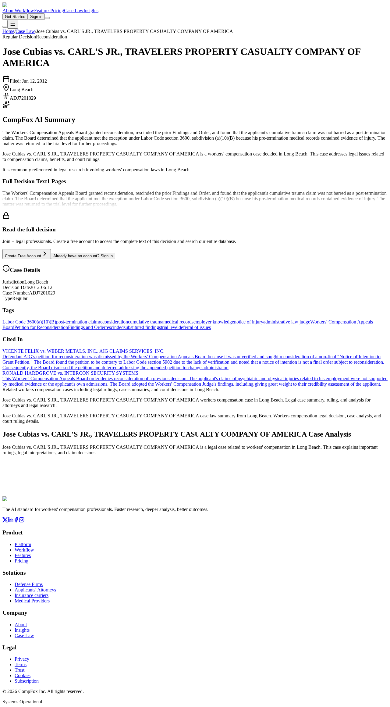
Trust (19, 670)
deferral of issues (195, 327)
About (8, 10)
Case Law (73, 10)
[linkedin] (10, 520)
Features (42, 10)
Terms (21, 664)
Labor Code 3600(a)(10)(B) (29, 321)
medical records (178, 321)
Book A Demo (71, 492)
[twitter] (5, 520)
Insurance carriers (31, 595)
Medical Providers (32, 600)
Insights (90, 10)
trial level (170, 327)
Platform (23, 544)
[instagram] (21, 520)
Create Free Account (23, 256)
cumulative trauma (145, 321)
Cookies (22, 675)
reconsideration (113, 321)
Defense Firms (29, 584)
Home (8, 31)
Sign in (36, 16)
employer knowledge (213, 321)
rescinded (114, 327)
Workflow (24, 10)
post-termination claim (77, 321)
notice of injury (248, 321)
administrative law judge (286, 321)
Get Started (15, 16)
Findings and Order (86, 327)
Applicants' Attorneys (35, 589)
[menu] (12, 24)
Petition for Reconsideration (41, 327)
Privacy (22, 659)
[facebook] (16, 520)
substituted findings (142, 327)
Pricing (57, 10)
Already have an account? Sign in (83, 256)
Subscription (27, 681)
